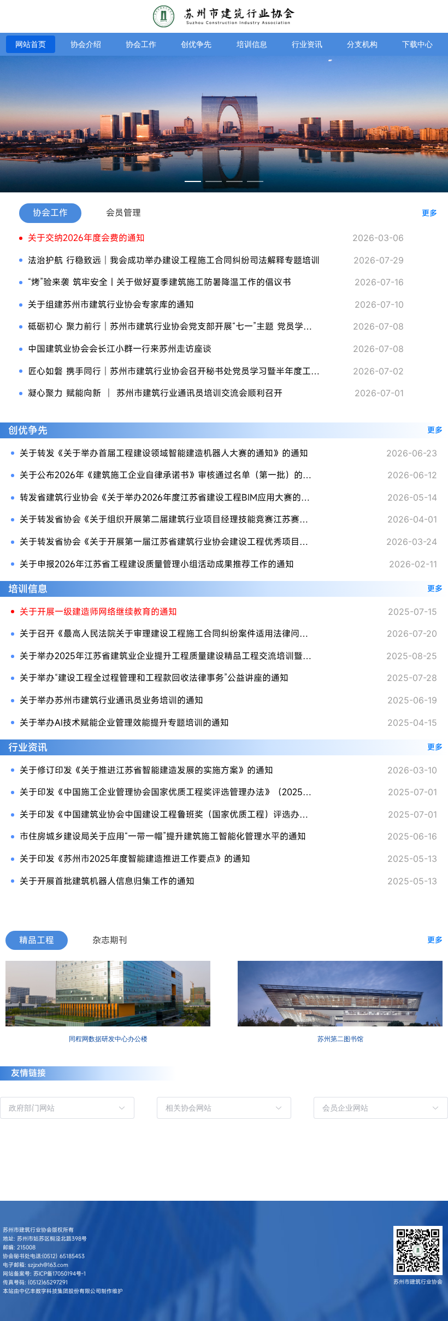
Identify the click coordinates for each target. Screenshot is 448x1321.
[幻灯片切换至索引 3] (234, 181)
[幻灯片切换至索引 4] (255, 181)
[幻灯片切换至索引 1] (193, 181)
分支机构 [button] (362, 44)
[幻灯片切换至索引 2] (213, 181)
